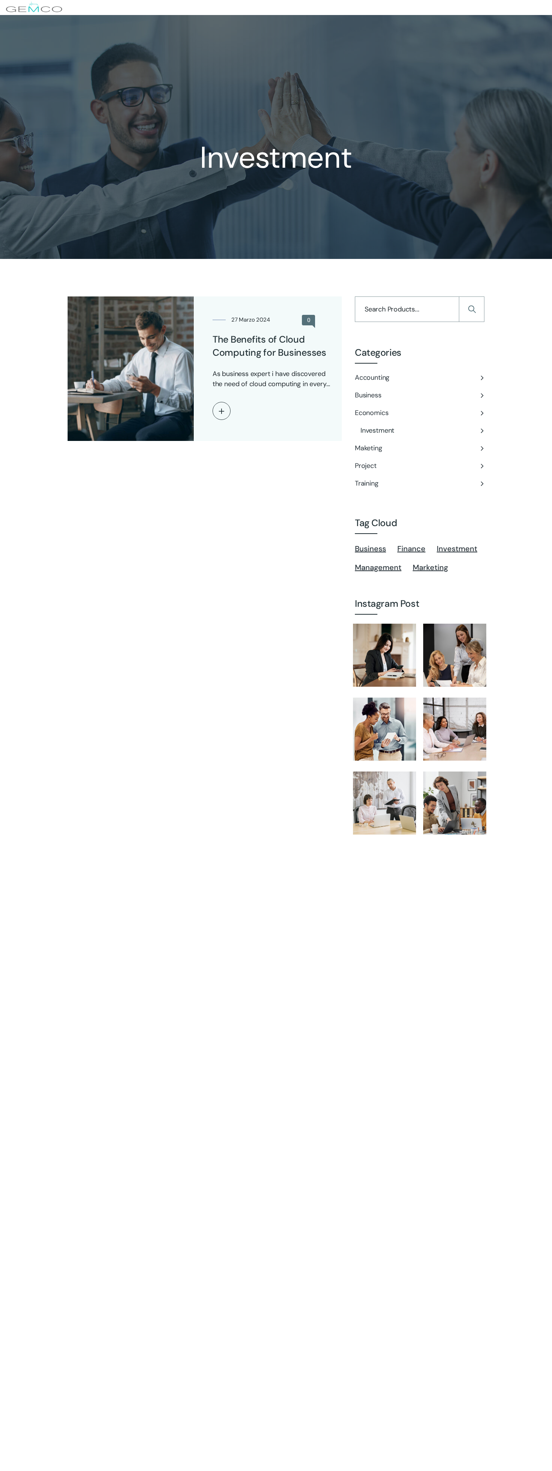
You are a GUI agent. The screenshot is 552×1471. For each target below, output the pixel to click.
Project (366, 465)
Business (368, 395)
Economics (371, 412)
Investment (377, 430)
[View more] (222, 411)
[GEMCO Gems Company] (34, 7)
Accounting (372, 377)
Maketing (368, 448)
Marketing (430, 567)
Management (378, 567)
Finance (411, 549)
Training (367, 483)
